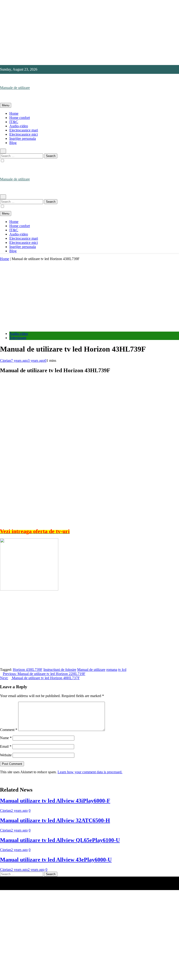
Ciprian (5, 360)
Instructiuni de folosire (59, 670)
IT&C (13, 122)
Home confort (19, 118)
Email (5, 746)
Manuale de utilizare (15, 88)
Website (6, 755)
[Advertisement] (89, 32)
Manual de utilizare (91, 670)
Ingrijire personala (22, 138)
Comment (8, 730)
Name (6, 738)
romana (111, 670)
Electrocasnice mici (23, 134)
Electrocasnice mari (23, 130)
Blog (13, 143)
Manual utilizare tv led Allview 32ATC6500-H (55, 820)
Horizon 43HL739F (27, 670)
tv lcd (122, 670)
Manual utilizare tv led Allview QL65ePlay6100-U (60, 840)
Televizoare (17, 338)
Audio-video (18, 126)
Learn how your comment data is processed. (90, 772)
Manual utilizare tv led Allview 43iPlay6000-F (55, 801)
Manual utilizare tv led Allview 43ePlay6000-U (56, 860)
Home (13, 113)
